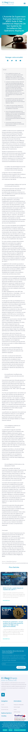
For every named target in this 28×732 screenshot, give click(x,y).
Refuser (10, 730)
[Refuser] (25, 727)
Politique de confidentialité (20, 730)
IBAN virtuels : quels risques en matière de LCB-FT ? (13, 588)
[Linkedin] (3, 694)
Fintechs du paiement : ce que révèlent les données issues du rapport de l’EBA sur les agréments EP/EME (13, 624)
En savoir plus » (6, 600)
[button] (24, 3)
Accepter (5, 730)
